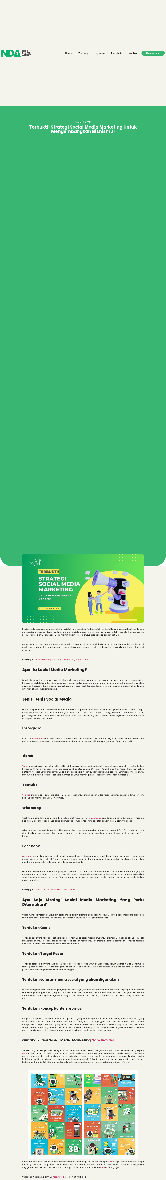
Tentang (83, 53)
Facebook (27, 856)
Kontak (133, 53)
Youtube (26, 795)
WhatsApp (96, 818)
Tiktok (25, 766)
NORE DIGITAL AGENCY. (26, 53)
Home (68, 53)
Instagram (37, 738)
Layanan (100, 53)
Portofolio (116, 53)
